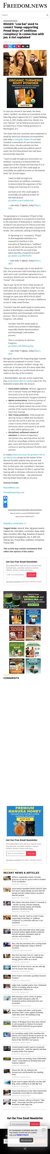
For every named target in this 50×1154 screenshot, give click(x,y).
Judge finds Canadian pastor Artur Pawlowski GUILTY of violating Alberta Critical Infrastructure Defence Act (29, 987)
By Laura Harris (25, 971)
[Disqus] (25, 711)
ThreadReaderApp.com (13, 492)
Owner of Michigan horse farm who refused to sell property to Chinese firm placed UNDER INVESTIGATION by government (29, 1024)
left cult (36, 537)
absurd (21, 528)
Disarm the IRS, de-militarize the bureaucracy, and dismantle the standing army (27, 1072)
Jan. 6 (29, 537)
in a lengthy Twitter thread (24, 139)
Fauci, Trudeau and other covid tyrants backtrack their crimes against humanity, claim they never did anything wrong (27, 1012)
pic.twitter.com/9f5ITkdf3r (20, 256)
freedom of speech (35, 534)
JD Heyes (18, 42)
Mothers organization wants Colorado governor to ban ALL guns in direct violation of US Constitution (29, 879)
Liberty (6, 540)
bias (27, 528)
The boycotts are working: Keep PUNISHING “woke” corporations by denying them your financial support (29, 1061)
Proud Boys (20, 540)
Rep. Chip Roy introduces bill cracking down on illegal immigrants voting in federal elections (29, 946)
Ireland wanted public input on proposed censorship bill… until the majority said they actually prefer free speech (29, 1049)
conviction (29, 531)
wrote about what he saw (19, 381)
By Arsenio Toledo (26, 950)
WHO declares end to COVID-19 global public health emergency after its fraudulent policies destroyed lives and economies (27, 1000)
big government (37, 528)
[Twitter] (25, 502)
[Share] (25, 506)
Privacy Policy (23, 1135)
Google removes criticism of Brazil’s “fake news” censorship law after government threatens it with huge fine (28, 1102)
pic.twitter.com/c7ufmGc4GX (20, 200)
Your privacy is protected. (13, 581)
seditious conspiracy (35, 540)
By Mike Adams (25, 911)
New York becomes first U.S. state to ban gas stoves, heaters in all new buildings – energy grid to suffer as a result (28, 957)
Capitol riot (8, 531)
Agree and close (26, 1140)
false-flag (21, 534)
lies (12, 540)
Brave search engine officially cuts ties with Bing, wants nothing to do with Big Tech (29, 1083)
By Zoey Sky (24, 939)
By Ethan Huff (25, 962)
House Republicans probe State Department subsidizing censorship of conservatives (29, 1092)
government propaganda (14, 537)
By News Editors (26, 980)
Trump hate (8, 543)
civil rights (18, 531)
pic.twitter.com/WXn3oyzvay (20, 346)
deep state (39, 531)
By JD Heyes (24, 884)
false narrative (10, 534)
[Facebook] (25, 498)
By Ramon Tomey (26, 1006)
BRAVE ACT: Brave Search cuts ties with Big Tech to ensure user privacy (28, 967)
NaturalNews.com (11, 488)
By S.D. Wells (25, 898)
